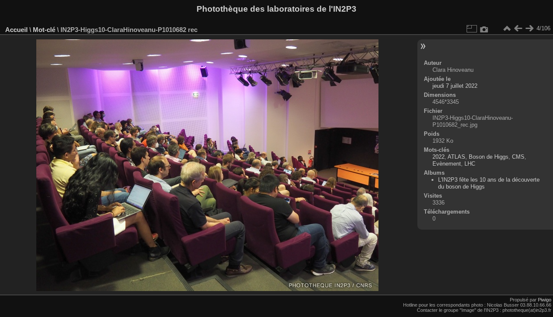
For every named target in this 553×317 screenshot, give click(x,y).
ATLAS (456, 157)
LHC (469, 163)
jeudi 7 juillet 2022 (454, 86)
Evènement (446, 163)
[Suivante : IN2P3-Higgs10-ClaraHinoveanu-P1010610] (529, 28)
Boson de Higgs (489, 157)
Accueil (16, 29)
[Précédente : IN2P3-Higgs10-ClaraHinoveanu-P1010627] (518, 28)
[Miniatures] (506, 28)
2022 (438, 157)
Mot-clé (44, 29)
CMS (518, 157)
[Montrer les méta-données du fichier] (484, 28)
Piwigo (544, 299)
